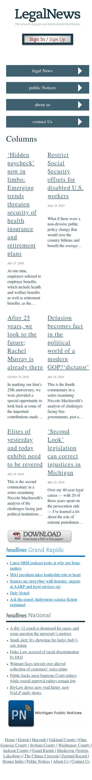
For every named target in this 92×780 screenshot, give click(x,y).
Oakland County (63, 739)
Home (10, 739)
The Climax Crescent (42, 755)
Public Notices (38, 761)
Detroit (24, 739)
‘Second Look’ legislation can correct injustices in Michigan (64, 451)
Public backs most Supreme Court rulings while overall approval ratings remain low (43, 678)
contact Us (42, 121)
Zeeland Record (74, 755)
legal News (42, 70)
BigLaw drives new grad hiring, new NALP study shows (39, 689)
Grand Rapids (43, 750)
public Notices (42, 87)
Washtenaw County (74, 745)
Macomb (39, 739)
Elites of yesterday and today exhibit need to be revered (25, 447)
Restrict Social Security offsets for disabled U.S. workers (66, 175)
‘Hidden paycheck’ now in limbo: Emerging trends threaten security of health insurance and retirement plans (22, 203)
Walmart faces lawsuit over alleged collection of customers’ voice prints (38, 666)
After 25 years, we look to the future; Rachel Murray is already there (25, 342)
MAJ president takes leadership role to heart (45, 574)
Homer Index (14, 761)
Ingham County (43, 745)
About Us (61, 761)
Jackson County (16, 750)
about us (42, 104)
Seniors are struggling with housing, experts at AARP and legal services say (45, 583)
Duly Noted (19, 592)
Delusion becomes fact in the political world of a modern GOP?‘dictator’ (68, 342)
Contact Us (81, 761)
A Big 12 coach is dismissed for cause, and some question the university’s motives (44, 630)
